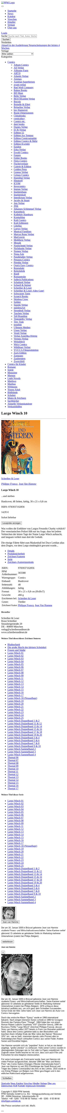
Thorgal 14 (12, 780)
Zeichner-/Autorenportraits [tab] (20, 562)
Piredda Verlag (21, 262)
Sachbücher (13, 401)
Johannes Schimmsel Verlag (27, 209)
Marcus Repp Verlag (24, 234)
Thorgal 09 (12, 766)
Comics (11, 62)
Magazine (12, 372)
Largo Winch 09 (15, 675)
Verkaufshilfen (14, 406)
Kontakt (21, 1086)
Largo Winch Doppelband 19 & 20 (24, 735)
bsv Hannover (21, 110)
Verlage (11, 25)
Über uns (12, 27)
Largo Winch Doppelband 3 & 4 (23, 737)
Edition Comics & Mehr (25, 141)
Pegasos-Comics (22, 259)
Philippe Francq (9, 484)
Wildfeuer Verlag (22, 347)
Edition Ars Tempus (23, 135)
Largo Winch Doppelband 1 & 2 (23, 720)
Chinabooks (20, 115)
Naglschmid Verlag (23, 245)
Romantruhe (20, 276)
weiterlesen (7, 941)
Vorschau (12, 19)
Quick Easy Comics (23, 265)
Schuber (11, 395)
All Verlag (19, 67)
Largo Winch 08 (15, 672)
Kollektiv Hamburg (23, 214)
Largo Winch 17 (15, 695)
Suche (4, 36)
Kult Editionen (21, 223)
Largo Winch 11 (15, 678)
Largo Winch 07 (15, 670)
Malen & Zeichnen (16, 398)
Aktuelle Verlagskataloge (19, 403)
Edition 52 (19, 132)
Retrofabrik (19, 271)
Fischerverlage (21, 163)
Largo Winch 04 (15, 661)
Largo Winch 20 (15, 703)
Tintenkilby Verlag (23, 319)
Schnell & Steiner (22, 285)
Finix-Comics (20, 161)
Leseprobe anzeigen (11, 523)
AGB (15, 1086)
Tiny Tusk (19, 321)
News (10, 13)
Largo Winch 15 (15, 689)
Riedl (16, 273)
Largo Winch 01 (15, 653)
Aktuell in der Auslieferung (15, 45)
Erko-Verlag (20, 149)
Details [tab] (10, 551)
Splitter (17, 302)
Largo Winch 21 (15, 706)
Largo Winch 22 (15, 709)
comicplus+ (19, 118)
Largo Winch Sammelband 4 (21, 754)
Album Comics (21, 65)
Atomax (18, 79)
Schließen (7, 1078)
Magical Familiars (22, 231)
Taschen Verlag (21, 313)
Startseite (11, 10)
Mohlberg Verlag (22, 240)
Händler (11, 22)
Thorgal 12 (12, 774)
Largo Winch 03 (15, 658)
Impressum (31, 1086)
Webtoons (12, 386)
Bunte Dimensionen (23, 113)
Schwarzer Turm (22, 293)
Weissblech (19, 341)
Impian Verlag (21, 189)
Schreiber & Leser (23, 288)
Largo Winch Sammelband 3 (21, 751)
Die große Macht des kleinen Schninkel (26, 647)
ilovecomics (19, 186)
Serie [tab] (9, 559)
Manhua (11, 384)
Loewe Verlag (21, 228)
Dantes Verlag (21, 127)
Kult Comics (20, 220)
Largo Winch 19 (15, 701)
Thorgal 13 (12, 777)
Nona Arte (19, 254)
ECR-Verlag (20, 129)
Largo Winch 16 (15, 692)
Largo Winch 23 (15, 712)
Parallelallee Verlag (23, 257)
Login (4, 33)
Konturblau (19, 217)
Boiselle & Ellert (22, 104)
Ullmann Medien (22, 327)
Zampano (18, 355)
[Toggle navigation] (2, 6)
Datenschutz (7, 1086)
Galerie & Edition (22, 166)
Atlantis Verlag (21, 76)
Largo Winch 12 (15, 681)
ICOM (17, 183)
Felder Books (20, 158)
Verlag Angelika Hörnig (25, 336)
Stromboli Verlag (22, 310)
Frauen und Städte (16, 650)
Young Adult (13, 389)
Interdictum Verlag (23, 197)
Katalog (11, 16)
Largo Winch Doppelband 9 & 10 (24, 746)
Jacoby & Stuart (21, 200)
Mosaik (17, 242)
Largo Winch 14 (15, 687)
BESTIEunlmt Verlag (24, 98)
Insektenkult (20, 194)
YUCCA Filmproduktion (26, 350)
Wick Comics (20, 344)
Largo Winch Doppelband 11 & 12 (24, 723)
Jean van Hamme (10, 922)
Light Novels (13, 378)
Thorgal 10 (12, 768)
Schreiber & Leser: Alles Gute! (29, 290)
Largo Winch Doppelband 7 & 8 (23, 743)
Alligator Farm (21, 70)
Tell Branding (20, 316)
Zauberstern (19, 358)
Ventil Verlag (20, 333)
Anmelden (40, 1086)
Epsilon (17, 146)
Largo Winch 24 (15, 715)
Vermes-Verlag (21, 338)
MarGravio (19, 237)
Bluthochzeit (13, 644)
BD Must (18, 93)
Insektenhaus (20, 192)
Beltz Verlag (20, 96)
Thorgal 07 (12, 760)
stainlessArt (19, 307)
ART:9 (17, 73)
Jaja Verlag (19, 203)
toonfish (18, 324)
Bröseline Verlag (22, 107)
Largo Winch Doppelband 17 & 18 (24, 732)
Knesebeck (19, 211)
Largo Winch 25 (15, 718)
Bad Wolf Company (24, 87)
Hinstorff (18, 180)
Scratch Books (21, 296)
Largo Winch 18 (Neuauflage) (22, 698)
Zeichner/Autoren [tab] (16, 556)
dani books (19, 124)
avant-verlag (20, 84)
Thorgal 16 (12, 785)
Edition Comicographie (25, 138)
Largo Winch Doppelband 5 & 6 (23, 740)
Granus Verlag (21, 172)
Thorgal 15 (12, 783)
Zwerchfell (19, 361)
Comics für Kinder (16, 364)
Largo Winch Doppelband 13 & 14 (24, 726)
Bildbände (12, 392)
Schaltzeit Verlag (22, 282)
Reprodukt (19, 268)
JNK (16, 206)
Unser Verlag (20, 330)
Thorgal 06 (12, 757)
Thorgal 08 (12, 763)
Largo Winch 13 (15, 684)
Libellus (18, 225)
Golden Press (20, 169)
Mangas (11, 375)
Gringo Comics (21, 175)
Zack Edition (20, 353)
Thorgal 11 (12, 771)
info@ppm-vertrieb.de (11, 1101)
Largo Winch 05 (15, 664)
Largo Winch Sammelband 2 (21, 749)
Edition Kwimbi (22, 144)
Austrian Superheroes (24, 81)
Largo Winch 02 (15, 655)
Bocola (17, 101)
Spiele (10, 369)
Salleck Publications (24, 279)
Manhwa (11, 381)
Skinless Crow (21, 299)
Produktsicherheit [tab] (16, 553)
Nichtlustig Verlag (22, 248)
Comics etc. (19, 121)
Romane (11, 367)
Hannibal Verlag (22, 177)
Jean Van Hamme (27, 484)
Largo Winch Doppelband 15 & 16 (24, 729)
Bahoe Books (20, 90)
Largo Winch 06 (15, 667)
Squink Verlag (21, 305)
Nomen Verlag (21, 251)
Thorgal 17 (12, 788)
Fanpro (17, 155)
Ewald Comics (21, 152)
